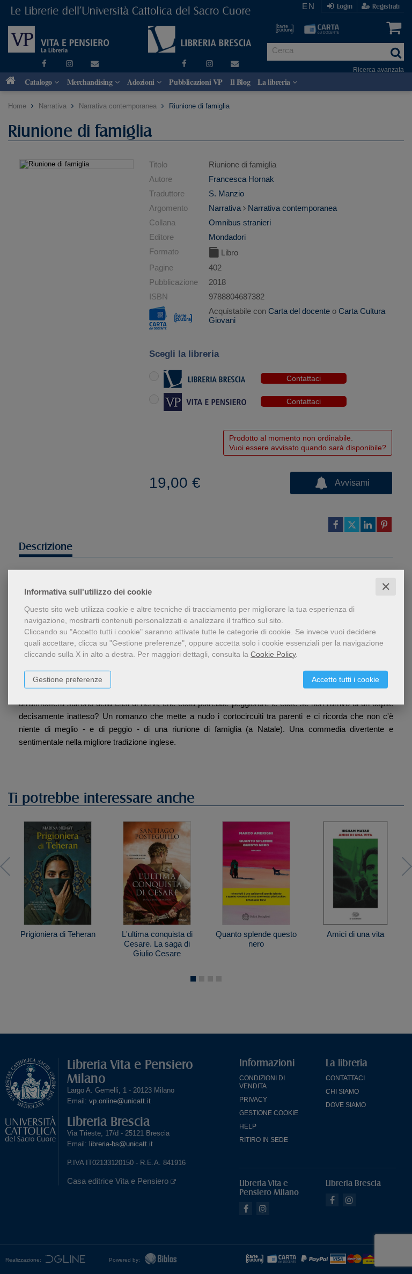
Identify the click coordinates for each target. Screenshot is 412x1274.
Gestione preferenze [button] (67, 679)
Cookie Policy (273, 653)
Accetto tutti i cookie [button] (345, 679)
